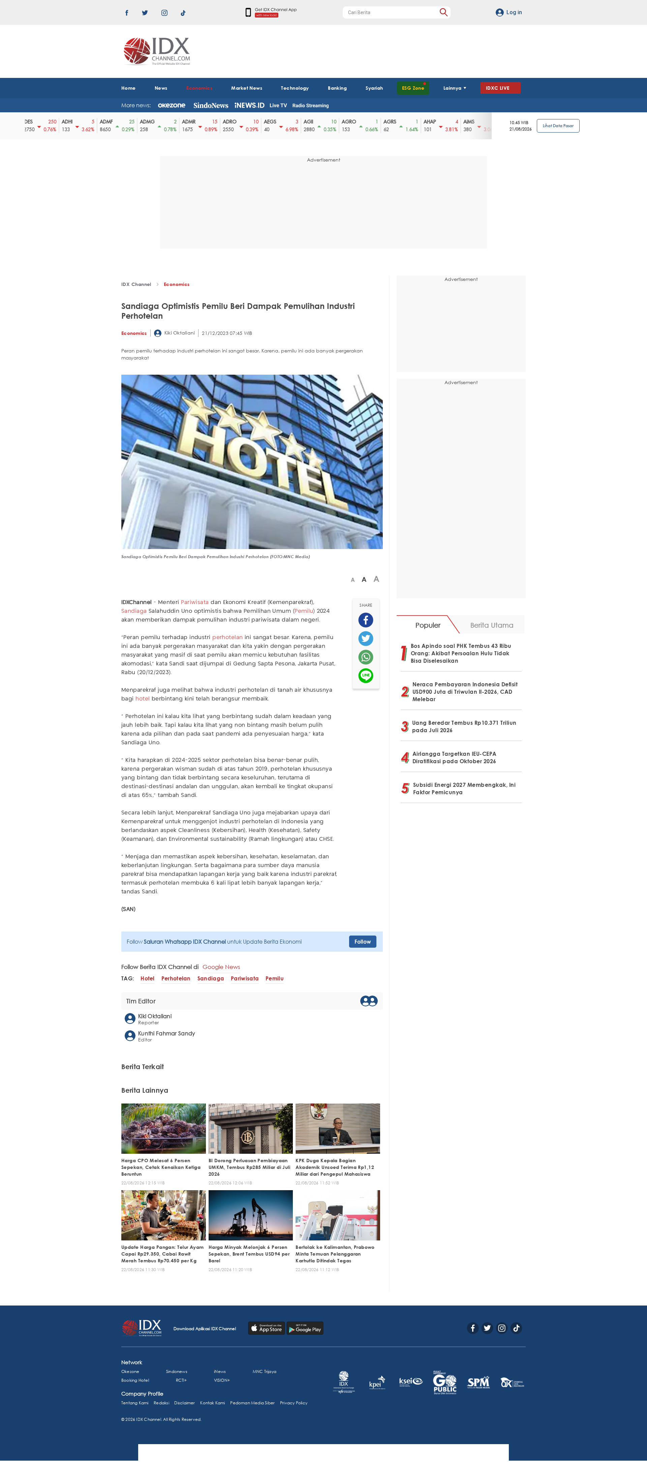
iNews (220, 1371)
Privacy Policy (293, 1402)
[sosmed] (365, 620)
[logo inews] (250, 105)
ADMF (100, 122)
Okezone (130, 1371)
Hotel (148, 978)
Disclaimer (184, 1402)
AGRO (343, 122)
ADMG (141, 122)
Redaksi (161, 1402)
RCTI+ (181, 1380)
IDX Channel (136, 284)
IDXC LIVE (498, 88)
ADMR (183, 122)
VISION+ (222, 1380)
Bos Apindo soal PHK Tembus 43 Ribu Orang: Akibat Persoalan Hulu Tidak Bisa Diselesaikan (461, 653)
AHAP (424, 122)
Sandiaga (134, 611)
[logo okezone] (171, 105)
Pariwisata (195, 602)
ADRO (224, 122)
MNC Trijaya (264, 1371)
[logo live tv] (278, 105)
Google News (221, 966)
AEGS (264, 122)
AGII (303, 122)
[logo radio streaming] (310, 106)
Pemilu (304, 611)
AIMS (463, 122)
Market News (246, 88)
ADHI (61, 122)
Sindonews (176, 1371)
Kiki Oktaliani (179, 333)
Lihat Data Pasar (558, 125)
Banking (337, 88)
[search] (443, 12)
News (161, 88)
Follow (363, 941)
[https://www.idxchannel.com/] (155, 51)
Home (128, 88)
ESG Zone (413, 88)
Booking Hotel (135, 1380)
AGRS (384, 122)
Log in (514, 12)
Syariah (374, 88)
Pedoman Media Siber (252, 1402)
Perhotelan (176, 978)
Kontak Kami (212, 1402)
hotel (142, 698)
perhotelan (227, 637)
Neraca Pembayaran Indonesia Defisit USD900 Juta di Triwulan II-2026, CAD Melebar (465, 692)
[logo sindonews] (211, 105)
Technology (295, 88)
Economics (199, 88)
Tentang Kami (135, 1402)
